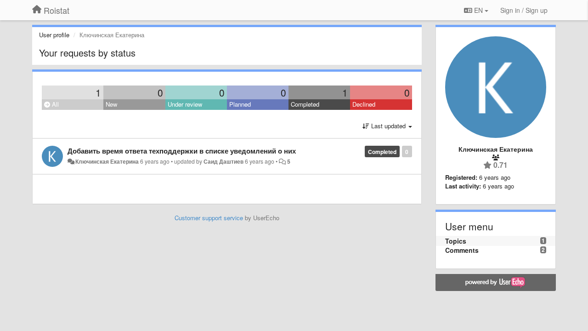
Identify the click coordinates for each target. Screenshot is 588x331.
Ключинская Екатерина (107, 161)
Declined (363, 104)
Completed (305, 104)
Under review (185, 104)
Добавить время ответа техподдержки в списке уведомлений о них (182, 151)
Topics (455, 240)
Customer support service (209, 217)
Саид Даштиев (223, 161)
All (54, 104)
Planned (240, 104)
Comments (462, 250)
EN (478, 10)
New (111, 104)
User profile (54, 34)
